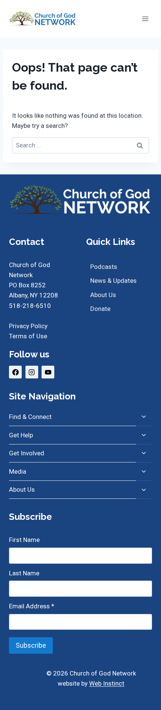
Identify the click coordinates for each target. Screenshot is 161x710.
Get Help (21, 435)
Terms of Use (28, 336)
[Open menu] (145, 18)
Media (17, 471)
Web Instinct (106, 683)
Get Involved (26, 453)
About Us (103, 295)
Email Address (31, 606)
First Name (24, 539)
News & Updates (113, 280)
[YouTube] (48, 372)
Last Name (24, 573)
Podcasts (103, 266)
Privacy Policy (28, 326)
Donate (100, 308)
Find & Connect (30, 416)
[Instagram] (31, 372)
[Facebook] (15, 372)
